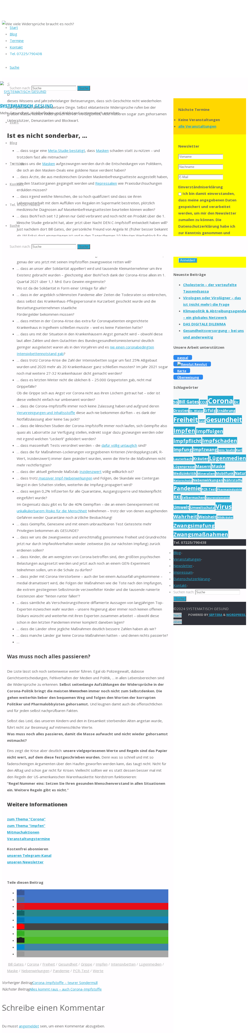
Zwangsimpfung (194, 525)
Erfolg (210, 410)
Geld (202, 421)
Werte (98, 970)
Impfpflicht (187, 441)
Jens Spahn (226, 450)
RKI (177, 497)
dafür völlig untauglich (119, 445)
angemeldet (29, 1026)
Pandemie (61, 970)
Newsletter (183, 565)
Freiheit (48, 964)
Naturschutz (182, 480)
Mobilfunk (225, 473)
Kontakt (179, 585)
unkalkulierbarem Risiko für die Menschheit (52, 510)
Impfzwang (205, 449)
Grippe (86, 964)
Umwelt (181, 507)
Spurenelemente (218, 497)
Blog (177, 552)
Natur (240, 473)
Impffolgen (209, 431)
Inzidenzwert (90, 471)
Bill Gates (16, 964)
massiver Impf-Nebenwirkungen (65, 478)
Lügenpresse (184, 466)
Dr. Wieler (196, 411)
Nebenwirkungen (35, 970)
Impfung (182, 449)
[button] (20, 892)
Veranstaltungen (187, 559)
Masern (203, 466)
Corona (33, 964)
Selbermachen (193, 497)
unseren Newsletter (25, 861)
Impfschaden (219, 440)
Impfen (102, 964)
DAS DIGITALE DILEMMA (204, 324)
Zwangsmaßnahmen (200, 534)
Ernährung (226, 410)
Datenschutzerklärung (191, 578)
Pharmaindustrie (229, 489)
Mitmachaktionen (23, 832)
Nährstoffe (233, 480)
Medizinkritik (184, 473)
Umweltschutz (202, 507)
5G (175, 402)
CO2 (203, 402)
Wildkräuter (225, 517)
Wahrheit (185, 516)
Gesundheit (68, 964)
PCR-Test (81, 970)
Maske (12, 970)
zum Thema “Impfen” (26, 825)
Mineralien (206, 473)
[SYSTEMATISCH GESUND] (23, 91)
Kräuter (200, 458)
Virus (224, 506)
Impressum (183, 572)
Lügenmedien (150, 964)
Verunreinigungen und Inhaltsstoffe (46, 412)
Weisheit (207, 517)
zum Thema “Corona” (26, 819)
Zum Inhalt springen (16, 105)
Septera (215, 614)
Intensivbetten (123, 964)
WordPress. (236, 614)
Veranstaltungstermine (28, 838)
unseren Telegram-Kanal (29, 855)
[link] (14, 67)
